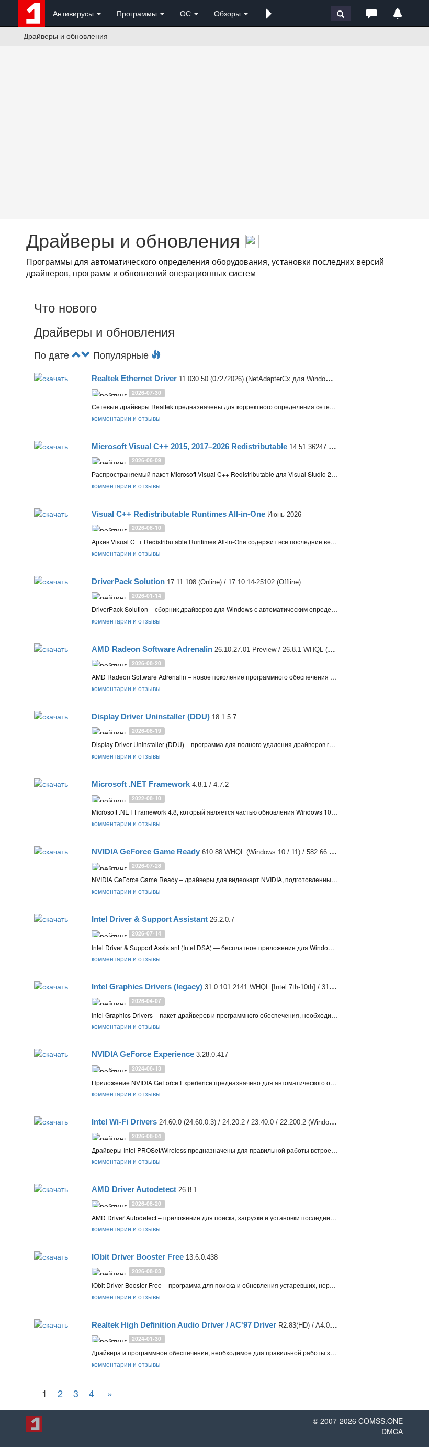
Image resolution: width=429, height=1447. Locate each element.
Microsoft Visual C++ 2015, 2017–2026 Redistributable (189, 446)
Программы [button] (138, 13)
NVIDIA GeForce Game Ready (146, 851)
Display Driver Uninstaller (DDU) (151, 716)
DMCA (392, 1431)
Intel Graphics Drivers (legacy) (147, 986)
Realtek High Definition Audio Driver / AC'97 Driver (184, 1324)
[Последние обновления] (76, 354)
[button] (269, 13)
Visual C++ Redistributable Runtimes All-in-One (178, 513)
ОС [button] (186, 13)
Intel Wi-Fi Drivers (124, 1121)
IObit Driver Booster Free (138, 1256)
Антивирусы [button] (74, 13)
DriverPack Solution (128, 581)
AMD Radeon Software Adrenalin (152, 648)
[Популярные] (156, 354)
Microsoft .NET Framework (141, 784)
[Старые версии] (86, 354)
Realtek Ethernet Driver (134, 378)
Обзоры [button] (228, 13)
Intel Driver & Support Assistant (150, 919)
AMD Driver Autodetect (134, 1189)
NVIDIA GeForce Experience (143, 1054)
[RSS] (252, 239)
